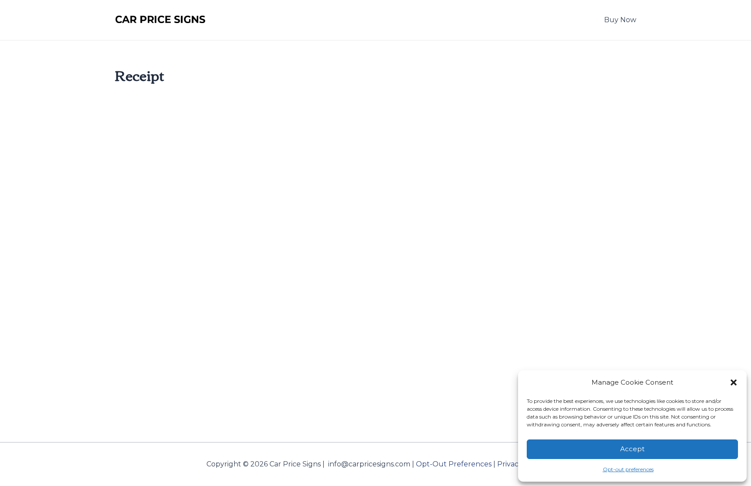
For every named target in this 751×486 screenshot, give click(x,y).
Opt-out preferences (628, 469)
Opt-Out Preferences (454, 464)
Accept (632, 449)
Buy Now (620, 20)
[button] (733, 382)
